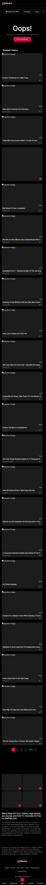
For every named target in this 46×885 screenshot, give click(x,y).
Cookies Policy (22, 871)
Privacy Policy (35, 868)
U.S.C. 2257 (20, 868)
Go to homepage (22, 39)
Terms (27, 868)
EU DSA (12, 868)
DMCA (7, 868)
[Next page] (35, 749)
